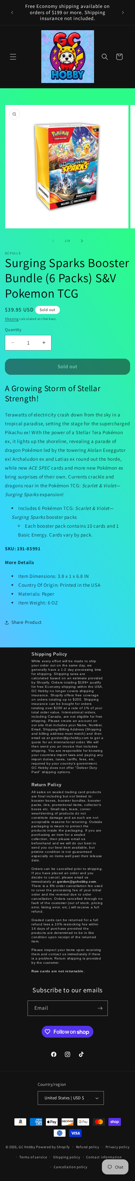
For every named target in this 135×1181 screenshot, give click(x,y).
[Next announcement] (123, 12)
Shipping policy (66, 1157)
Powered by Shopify (53, 1147)
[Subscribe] (100, 1008)
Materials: (36, 594)
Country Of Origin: (59, 585)
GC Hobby (27, 1147)
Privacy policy (118, 1147)
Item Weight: (38, 603)
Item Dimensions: (53, 576)
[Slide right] (82, 241)
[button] (13, 57)
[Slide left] (53, 241)
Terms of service (33, 1157)
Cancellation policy (70, 1167)
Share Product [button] (26, 622)
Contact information (104, 1157)
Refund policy (87, 1147)
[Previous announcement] (12, 12)
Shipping (12, 319)
